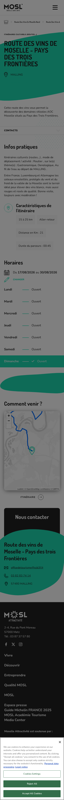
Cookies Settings (31, 773)
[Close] (60, 742)
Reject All (32, 783)
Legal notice (21, 767)
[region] (32, 768)
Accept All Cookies (32, 793)
